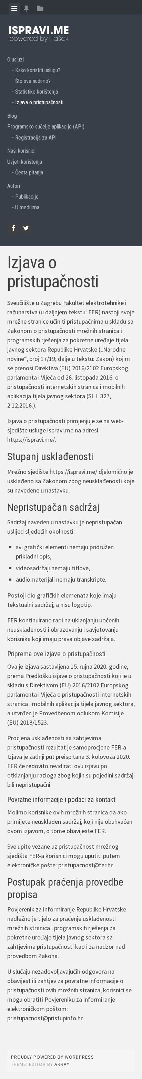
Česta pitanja (29, 172)
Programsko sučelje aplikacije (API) (45, 126)
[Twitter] (26, 228)
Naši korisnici (21, 150)
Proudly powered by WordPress (52, 1057)
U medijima (27, 207)
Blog (12, 116)
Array (62, 1064)
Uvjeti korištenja (24, 162)
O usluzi (15, 59)
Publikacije (27, 196)
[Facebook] (13, 228)
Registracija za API (36, 137)
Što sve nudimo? (33, 81)
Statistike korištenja (36, 91)
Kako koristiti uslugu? (37, 70)
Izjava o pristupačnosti (39, 102)
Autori (13, 186)
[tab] (14, 9)
